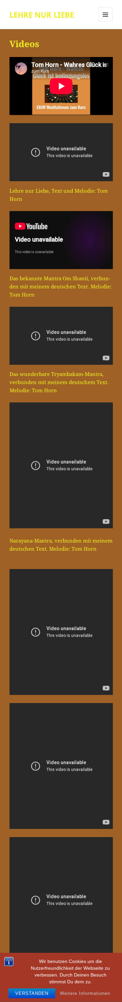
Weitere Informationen (85, 993)
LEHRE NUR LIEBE (41, 15)
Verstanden (31, 993)
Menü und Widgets (106, 21)
